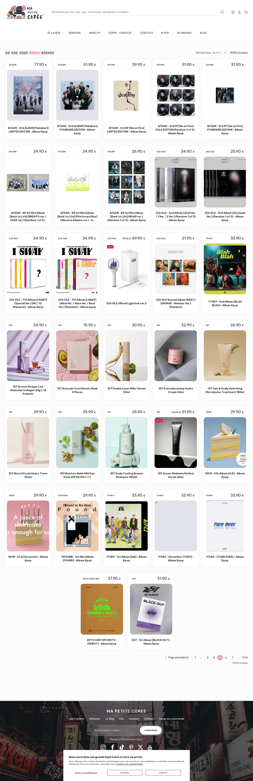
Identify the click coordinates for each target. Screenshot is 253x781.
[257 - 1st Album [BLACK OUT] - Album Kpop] (151, 609)
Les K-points (76, 718)
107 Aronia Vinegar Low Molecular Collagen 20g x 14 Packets (28, 390)
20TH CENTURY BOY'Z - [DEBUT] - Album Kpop (102, 642)
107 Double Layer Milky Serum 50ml (126, 390)
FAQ (121, 718)
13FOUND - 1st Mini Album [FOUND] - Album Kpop (77, 558)
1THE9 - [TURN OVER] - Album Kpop (225, 558)
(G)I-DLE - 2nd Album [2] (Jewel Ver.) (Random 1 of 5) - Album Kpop (225, 216)
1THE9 (209, 238)
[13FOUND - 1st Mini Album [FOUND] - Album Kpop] (77, 526)
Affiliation (94, 718)
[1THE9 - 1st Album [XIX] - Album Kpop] (126, 526)
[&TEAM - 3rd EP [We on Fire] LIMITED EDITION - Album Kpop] (126, 95)
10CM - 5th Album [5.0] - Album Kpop (225, 475)
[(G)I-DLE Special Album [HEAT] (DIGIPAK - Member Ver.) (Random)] (176, 268)
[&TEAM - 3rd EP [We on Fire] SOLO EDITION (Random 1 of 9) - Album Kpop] (176, 95)
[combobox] (139, 12)
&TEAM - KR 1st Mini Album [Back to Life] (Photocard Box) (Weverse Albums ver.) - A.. (77, 216)
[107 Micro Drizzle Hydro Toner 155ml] (28, 442)
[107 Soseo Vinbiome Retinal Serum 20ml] (176, 442)
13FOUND (63, 495)
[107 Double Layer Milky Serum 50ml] (126, 355)
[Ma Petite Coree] (25, 12)
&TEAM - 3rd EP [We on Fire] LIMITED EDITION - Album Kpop (126, 129)
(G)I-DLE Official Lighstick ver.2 (127, 303)
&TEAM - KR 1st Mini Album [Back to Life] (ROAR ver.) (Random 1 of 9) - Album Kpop (126, 216)
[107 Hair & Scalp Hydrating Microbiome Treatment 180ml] (225, 355)
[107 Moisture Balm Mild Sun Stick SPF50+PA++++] (77, 442)
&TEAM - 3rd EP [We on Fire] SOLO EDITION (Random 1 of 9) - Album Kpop (175, 130)
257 (134, 579)
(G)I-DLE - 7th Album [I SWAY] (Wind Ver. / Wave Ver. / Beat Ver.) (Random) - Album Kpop (77, 303)
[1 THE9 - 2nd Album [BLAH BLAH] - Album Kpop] (225, 268)
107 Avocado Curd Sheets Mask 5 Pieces (77, 390)
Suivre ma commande (171, 718)
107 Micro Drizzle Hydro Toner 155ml (28, 475)
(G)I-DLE (161, 151)
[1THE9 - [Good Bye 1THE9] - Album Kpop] (176, 526)
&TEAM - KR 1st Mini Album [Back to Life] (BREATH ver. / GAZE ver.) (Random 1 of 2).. (28, 216)
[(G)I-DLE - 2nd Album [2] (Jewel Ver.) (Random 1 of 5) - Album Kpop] (225, 182)
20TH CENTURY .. (92, 579)
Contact (149, 718)
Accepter (124, 773)
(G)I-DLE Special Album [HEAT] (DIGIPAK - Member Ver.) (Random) (175, 303)
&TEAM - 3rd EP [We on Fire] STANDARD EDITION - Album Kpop (225, 130)
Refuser (163, 773)
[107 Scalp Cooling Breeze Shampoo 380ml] (126, 442)
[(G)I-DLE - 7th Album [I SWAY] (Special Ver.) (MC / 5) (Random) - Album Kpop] (28, 268)
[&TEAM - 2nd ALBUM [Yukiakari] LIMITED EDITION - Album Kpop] (28, 95)
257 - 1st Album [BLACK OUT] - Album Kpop (151, 642)
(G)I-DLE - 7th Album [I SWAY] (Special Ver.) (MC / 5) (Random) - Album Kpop (28, 303)
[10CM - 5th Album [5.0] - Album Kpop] (225, 442)
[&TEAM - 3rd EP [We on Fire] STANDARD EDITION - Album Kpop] (225, 95)
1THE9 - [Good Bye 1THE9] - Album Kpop (175, 558)
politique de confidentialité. (129, 764)
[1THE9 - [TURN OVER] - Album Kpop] (225, 526)
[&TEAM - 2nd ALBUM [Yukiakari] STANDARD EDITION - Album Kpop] (77, 95)
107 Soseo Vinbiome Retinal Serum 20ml (176, 475)
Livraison (134, 718)
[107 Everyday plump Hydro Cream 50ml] (176, 355)
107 (11, 325)
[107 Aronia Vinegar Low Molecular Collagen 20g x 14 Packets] (28, 355)
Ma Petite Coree (126, 711)
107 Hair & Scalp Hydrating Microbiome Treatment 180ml (225, 390)
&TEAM (12, 64)
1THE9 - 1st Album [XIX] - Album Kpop (126, 558)
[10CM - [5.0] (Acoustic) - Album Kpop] (28, 526)
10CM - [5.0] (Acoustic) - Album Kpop (28, 558)
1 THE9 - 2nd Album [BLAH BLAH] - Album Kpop (225, 303)
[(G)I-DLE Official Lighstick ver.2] (126, 268)
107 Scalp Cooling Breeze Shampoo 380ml (126, 475)
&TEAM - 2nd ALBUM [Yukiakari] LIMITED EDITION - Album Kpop (28, 129)
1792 (244, 657)
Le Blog (109, 718)
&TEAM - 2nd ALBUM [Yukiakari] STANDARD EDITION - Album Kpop (77, 130)
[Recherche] (222, 11)
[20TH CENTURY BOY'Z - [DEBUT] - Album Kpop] (102, 609)
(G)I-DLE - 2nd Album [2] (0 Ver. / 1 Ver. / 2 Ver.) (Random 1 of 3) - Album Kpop (176, 216)
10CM (208, 412)
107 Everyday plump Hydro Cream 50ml (176, 390)
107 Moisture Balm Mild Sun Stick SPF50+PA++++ (77, 475)
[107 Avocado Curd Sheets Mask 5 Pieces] (77, 355)
